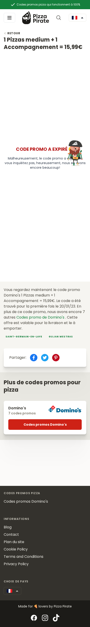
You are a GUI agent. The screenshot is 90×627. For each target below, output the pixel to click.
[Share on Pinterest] (56, 357)
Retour (13, 33)
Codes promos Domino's (45, 424)
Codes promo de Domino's (40, 317)
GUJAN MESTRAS (61, 336)
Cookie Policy (16, 549)
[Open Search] (59, 17)
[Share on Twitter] (44, 357)
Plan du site (14, 541)
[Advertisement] (45, 95)
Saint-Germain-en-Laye (24, 336)
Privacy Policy (16, 564)
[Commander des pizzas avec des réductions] (35, 17)
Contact (11, 534)
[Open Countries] (77, 18)
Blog (8, 527)
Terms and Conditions (23, 556)
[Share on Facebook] (33, 357)
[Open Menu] (9, 18)
